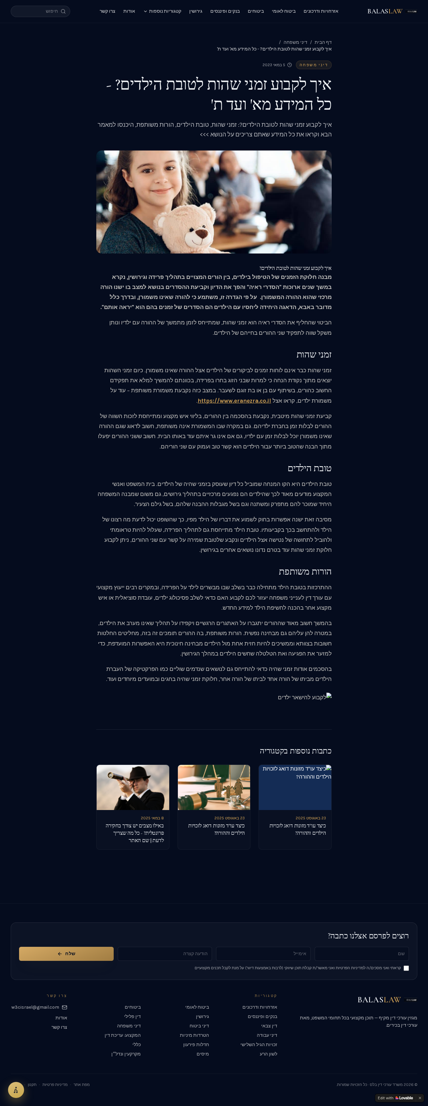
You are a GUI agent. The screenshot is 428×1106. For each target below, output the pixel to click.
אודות (129, 11)
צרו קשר (107, 11)
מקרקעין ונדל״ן (126, 1054)
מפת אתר (82, 1084)
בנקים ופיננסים (225, 11)
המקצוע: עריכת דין (123, 1035)
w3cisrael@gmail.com (35, 1007)
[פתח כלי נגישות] (16, 1090)
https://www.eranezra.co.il (234, 401)
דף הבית (323, 42)
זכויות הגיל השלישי (258, 1044)
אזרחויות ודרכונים (321, 11)
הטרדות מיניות (194, 1035)
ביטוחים (256, 11)
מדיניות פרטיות (55, 1084)
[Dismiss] (420, 1098)
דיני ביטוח (199, 1026)
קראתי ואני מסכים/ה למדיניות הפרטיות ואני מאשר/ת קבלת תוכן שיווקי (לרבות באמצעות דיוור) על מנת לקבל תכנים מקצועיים (298, 968)
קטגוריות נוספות (165, 11)
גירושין (195, 11)
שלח (70, 954)
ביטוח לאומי (284, 11)
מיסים (203, 1054)
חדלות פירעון (196, 1044)
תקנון (32, 1084)
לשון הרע (268, 1054)
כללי (136, 1044)
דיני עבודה (267, 1035)
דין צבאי (269, 1026)
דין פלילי (132, 1016)
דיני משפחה (295, 42)
